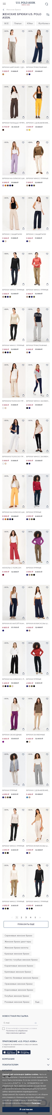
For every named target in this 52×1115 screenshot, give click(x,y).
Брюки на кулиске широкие (14, 178)
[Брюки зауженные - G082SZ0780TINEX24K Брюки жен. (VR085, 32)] (38, 714)
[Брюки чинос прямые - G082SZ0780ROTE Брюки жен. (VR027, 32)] (14, 880)
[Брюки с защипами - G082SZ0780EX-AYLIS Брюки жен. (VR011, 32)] (14, 213)
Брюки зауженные (35, 735)
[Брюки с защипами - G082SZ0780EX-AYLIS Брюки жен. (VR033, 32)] (38, 213)
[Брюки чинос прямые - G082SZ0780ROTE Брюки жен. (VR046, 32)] (14, 825)
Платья (17, 24)
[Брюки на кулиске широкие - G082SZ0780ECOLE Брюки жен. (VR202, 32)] (14, 491)
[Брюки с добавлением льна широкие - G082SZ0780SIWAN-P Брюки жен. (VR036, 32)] (38, 769)
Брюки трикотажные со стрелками (38, 67)
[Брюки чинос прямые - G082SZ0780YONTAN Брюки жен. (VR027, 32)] (38, 269)
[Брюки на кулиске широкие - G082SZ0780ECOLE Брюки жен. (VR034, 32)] (14, 157)
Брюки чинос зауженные (38, 401)
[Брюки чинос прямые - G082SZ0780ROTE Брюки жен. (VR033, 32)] (38, 880)
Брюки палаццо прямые (14, 123)
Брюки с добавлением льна (38, 123)
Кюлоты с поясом (11, 568)
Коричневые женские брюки (19, 990)
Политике (36, 1103)
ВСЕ (6, 24)
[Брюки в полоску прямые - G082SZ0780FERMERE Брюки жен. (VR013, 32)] (14, 436)
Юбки (30, 24)
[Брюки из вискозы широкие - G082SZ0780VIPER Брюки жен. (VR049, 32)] (38, 825)
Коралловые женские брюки (19, 966)
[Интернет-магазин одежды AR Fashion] (25, 3)
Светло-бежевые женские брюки (21, 978)
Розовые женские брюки (17, 1002)
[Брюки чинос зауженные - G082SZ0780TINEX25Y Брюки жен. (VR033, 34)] (38, 380)
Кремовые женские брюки (18, 972)
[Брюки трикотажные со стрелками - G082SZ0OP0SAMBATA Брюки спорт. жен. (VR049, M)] (38, 324)
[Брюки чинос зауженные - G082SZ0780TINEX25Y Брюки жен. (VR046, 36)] (38, 436)
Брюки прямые (33, 512)
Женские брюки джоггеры (18, 942)
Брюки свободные (12, 735)
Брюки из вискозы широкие (38, 624)
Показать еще (26, 924)
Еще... (38, 1002)
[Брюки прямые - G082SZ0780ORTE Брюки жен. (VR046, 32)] (38, 658)
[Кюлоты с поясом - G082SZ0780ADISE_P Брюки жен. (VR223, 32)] (14, 547)
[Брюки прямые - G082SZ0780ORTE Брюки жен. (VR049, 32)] (14, 769)
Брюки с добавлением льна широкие (38, 790)
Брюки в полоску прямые (14, 401)
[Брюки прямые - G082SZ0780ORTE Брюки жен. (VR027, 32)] (38, 547)
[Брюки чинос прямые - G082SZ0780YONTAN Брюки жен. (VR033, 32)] (14, 269)
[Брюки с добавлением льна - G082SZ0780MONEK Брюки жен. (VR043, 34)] (38, 102)
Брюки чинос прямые (37, 178)
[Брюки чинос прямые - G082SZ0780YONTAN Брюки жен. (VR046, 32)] (14, 324)
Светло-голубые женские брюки (21, 960)
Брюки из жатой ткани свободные (14, 624)
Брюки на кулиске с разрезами (14, 679)
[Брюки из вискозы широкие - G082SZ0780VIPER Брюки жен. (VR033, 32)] (38, 602)
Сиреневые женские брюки (18, 936)
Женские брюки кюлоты (16, 948)
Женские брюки (13, 10)
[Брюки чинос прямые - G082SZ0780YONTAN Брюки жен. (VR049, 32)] (38, 157)
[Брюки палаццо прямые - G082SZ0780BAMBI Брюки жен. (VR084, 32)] (14, 102)
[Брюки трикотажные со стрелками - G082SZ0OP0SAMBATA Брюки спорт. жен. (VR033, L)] (38, 46)
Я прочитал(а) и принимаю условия (21, 1031)
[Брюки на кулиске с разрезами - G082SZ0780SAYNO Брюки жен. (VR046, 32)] (14, 658)
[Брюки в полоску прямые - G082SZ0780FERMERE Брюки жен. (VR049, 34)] (14, 380)
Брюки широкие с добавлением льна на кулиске (14, 67)
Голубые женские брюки (17, 996)
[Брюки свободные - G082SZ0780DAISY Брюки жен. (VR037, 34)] (14, 714)
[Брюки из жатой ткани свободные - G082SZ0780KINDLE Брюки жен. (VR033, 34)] (14, 602)
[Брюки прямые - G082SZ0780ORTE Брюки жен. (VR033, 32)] (38, 491)
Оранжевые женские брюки (18, 984)
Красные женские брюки (17, 954)
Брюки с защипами (12, 234)
